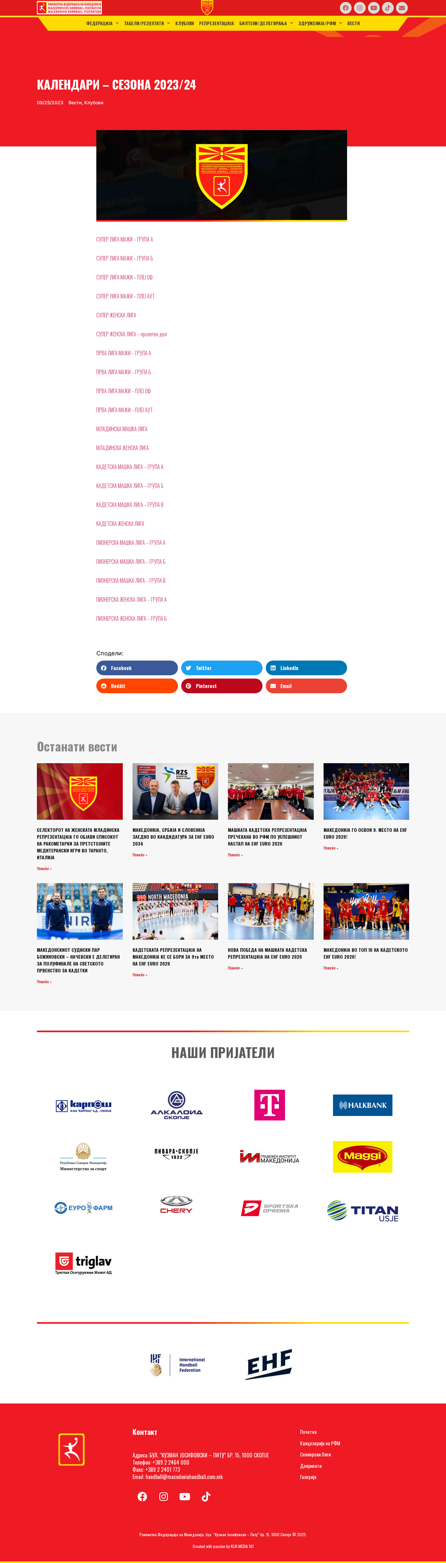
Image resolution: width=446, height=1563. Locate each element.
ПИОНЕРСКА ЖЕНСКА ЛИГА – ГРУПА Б (131, 618)
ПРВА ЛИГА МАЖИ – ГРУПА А (123, 353)
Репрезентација (216, 23)
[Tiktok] (388, 8)
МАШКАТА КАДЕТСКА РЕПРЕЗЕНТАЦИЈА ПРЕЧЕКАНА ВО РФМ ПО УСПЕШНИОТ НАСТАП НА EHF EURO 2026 (267, 836)
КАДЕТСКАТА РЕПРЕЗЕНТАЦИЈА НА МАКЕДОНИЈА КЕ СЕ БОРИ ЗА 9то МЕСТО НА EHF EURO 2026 (173, 956)
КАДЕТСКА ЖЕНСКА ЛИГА (120, 524)
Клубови (184, 23)
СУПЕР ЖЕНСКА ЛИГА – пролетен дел (131, 334)
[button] (137, 668)
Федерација (99, 23)
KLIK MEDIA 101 (242, 1546)
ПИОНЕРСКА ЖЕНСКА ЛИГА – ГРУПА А (131, 599)
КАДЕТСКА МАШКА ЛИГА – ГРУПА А (130, 467)
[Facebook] (346, 8)
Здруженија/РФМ (317, 23)
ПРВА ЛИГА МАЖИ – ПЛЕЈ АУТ (124, 410)
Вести (353, 23)
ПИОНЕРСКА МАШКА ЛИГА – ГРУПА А (131, 542)
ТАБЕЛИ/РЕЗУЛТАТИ (144, 23)
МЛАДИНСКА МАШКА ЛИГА (122, 429)
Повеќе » (44, 868)
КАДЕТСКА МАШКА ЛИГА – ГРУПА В (130, 505)
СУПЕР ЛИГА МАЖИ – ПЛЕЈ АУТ (125, 296)
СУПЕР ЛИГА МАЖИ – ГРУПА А (124, 239)
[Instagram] (360, 8)
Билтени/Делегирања (263, 23)
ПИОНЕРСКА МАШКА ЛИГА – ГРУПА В (131, 580)
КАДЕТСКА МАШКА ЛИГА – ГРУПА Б (130, 486)
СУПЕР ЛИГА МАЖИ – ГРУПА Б (124, 258)
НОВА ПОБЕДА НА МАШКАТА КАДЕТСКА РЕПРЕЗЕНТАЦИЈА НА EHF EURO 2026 (267, 953)
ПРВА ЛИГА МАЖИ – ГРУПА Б (123, 372)
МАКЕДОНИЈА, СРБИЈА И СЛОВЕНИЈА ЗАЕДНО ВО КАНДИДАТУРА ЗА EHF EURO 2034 (173, 836)
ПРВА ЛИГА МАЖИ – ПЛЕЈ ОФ (123, 391)
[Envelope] (402, 8)
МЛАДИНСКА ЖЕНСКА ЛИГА (122, 448)
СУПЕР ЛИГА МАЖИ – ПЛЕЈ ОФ (124, 277)
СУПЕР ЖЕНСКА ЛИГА (116, 315)
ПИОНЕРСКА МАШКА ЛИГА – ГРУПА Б (131, 561)
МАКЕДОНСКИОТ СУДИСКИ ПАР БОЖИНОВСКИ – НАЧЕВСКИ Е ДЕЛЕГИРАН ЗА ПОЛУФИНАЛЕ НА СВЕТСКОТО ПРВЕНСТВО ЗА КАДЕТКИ (78, 960)
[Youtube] (374, 8)
